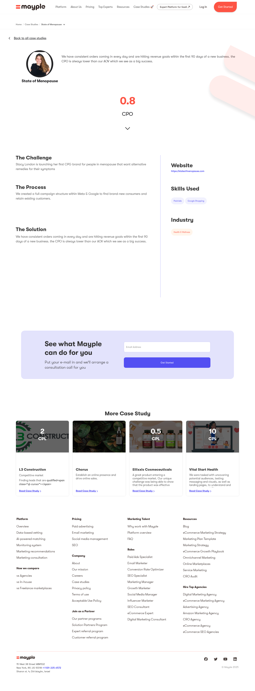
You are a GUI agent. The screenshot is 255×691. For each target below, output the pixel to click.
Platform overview (139, 532)
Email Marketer (137, 563)
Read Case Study (29, 490)
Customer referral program (90, 637)
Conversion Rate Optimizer (146, 569)
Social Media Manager (142, 594)
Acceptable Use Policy (86, 600)
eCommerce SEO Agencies (201, 632)
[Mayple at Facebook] (205, 659)
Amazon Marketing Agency (201, 613)
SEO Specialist (137, 575)
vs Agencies (24, 575)
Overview (22, 526)
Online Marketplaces (196, 564)
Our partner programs (86, 618)
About (76, 563)
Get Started (225, 7)
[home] (30, 7)
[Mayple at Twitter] (215, 659)
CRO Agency (192, 619)
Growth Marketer (139, 588)
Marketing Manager (141, 582)
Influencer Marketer (140, 600)
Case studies (80, 582)
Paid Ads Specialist (140, 557)
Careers (77, 575)
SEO (75, 545)
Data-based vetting (29, 532)
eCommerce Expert (140, 613)
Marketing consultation (31, 557)
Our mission (80, 569)
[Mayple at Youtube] (225, 659)
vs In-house (24, 582)
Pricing (76, 519)
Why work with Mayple (143, 526)
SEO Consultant (138, 607)
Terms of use (80, 594)
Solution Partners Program (89, 625)
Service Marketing (195, 570)
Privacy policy (81, 588)
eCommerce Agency (196, 625)
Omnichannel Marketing (199, 557)
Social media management (90, 539)
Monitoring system (28, 545)
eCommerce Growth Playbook (203, 551)
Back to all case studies (30, 38)
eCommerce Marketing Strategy (204, 532)
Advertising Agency (196, 607)
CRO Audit (190, 576)
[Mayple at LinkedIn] (235, 659)
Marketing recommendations (35, 551)
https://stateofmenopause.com (187, 171)
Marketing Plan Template (199, 539)
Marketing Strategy (196, 545)
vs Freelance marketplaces (34, 588)
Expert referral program (87, 631)
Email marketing (83, 532)
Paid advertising (82, 526)
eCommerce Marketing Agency (203, 600)
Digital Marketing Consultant (147, 619)
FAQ (130, 539)
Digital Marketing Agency (199, 594)
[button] (61, 6)
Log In (203, 7)
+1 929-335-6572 (51, 667)
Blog (186, 526)
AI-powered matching (30, 539)
